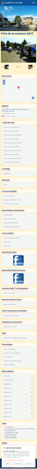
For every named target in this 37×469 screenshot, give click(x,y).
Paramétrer (18, 463)
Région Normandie (10, 436)
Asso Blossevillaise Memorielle (12, 226)
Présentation (7, 173)
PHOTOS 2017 (18, 392)
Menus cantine (8, 242)
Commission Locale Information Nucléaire (15, 338)
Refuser (8, 463)
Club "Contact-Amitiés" (10, 219)
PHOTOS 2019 (18, 400)
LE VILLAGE (18, 376)
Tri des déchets (8, 357)
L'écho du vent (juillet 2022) (11, 146)
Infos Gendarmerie (10, 430)
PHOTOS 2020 (18, 404)
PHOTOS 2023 (18, 417)
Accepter (28, 463)
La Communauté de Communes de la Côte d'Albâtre (19, 429)
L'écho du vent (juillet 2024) (11, 131)
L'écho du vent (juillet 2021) (11, 154)
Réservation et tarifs (9, 293)
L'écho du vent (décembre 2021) (13, 150)
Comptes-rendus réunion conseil (12, 200)
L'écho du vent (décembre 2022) (13, 143)
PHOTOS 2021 (18, 408)
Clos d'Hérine (9, 427)
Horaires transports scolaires (11, 238)
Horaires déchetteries (9, 349)
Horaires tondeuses (9, 365)
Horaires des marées (11, 434)
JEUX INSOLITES (18, 380)
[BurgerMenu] (33, 2)
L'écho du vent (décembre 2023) (13, 135)
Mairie (5, 185)
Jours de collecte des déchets (12, 353)
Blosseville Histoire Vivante (11, 223)
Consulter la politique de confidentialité (13, 460)
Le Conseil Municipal (9, 196)
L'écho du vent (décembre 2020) (13, 158)
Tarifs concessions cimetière (11, 315)
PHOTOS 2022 (18, 413)
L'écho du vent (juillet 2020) (11, 162)
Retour (18, 67)
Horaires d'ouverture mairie (11, 204)
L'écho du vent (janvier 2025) (12, 127)
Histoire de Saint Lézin (10, 304)
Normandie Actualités (11, 437)
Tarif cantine (7, 245)
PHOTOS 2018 (18, 396)
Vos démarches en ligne (11, 432)
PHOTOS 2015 (18, 384)
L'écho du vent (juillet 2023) (11, 139)
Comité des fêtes (8, 215)
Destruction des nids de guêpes (12, 361)
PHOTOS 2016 (18, 388)
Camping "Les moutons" (10, 326)
